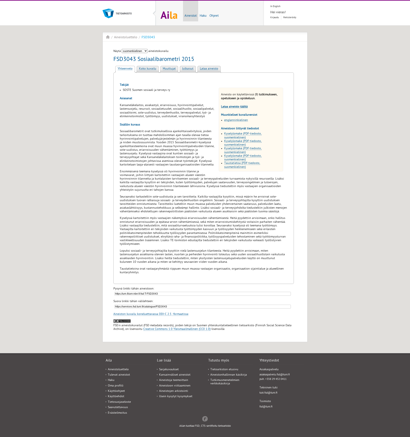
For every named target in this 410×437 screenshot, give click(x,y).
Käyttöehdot (116, 397)
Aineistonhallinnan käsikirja (228, 375)
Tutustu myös (218, 361)
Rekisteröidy (289, 17)
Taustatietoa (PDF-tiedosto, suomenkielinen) (242, 165)
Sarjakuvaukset (169, 370)
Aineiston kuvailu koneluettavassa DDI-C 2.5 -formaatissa (150, 314)
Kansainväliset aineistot (174, 375)
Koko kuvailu (147, 69)
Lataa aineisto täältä (234, 107)
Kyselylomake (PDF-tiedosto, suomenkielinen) (243, 135)
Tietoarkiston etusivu (224, 370)
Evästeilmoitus (117, 413)
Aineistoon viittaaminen (174, 386)
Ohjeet (214, 16)
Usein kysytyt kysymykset (175, 397)
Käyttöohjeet (116, 391)
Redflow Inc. (205, 418)
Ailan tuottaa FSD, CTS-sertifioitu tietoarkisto (205, 426)
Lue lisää (164, 361)
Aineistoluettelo (125, 38)
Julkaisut (187, 69)
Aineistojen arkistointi (173, 391)
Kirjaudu (274, 17)
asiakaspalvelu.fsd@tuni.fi (274, 374)
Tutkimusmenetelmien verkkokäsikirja (224, 382)
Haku (203, 16)
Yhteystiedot (269, 361)
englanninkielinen (236, 120)
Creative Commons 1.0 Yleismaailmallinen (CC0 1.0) (177, 329)
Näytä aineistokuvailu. (141, 51)
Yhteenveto (125, 69)
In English (275, 6)
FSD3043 (148, 38)
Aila (108, 37)
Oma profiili (115, 386)
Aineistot (190, 16)
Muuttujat (169, 69)
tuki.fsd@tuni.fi (268, 393)
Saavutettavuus (118, 407)
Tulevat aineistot (119, 375)
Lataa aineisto (209, 69)
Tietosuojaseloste (119, 402)
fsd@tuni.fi (265, 407)
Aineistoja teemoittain (173, 380)
